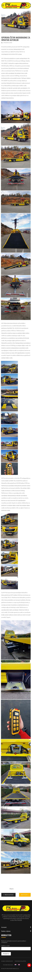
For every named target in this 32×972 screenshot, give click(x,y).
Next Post (24, 894)
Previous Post (9, 894)
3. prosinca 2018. (7, 42)
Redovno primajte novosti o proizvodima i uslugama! (13, 941)
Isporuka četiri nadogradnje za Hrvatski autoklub (15, 39)
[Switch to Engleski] (19, 964)
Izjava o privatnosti (7, 961)
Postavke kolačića (20, 961)
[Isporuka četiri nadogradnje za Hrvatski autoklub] (16, 22)
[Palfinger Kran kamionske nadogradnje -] (16, 5)
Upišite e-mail (5, 945)
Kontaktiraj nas (8, 964)
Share (12, 889)
